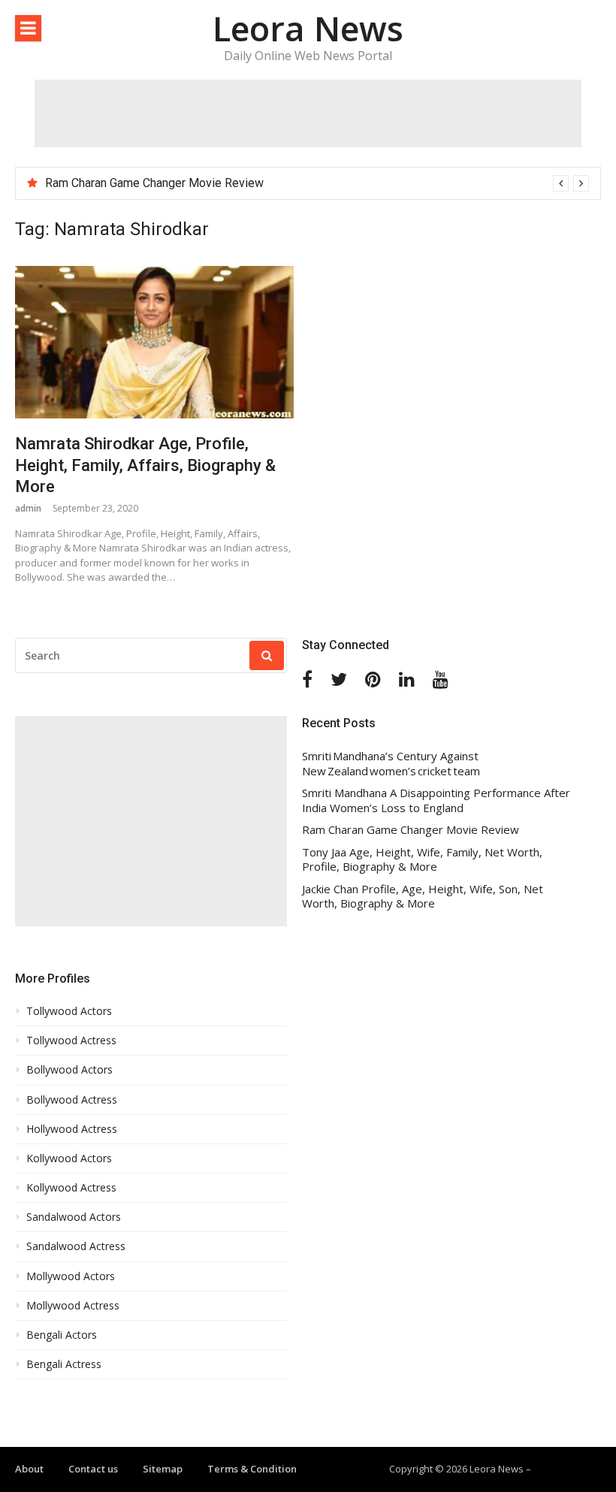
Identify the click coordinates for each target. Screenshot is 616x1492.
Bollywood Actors (69, 1070)
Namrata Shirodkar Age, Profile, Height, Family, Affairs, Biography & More (145, 465)
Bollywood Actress (71, 1100)
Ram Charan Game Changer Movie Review (154, 183)
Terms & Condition (252, 1468)
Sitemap (163, 1468)
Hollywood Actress (71, 1129)
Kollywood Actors (69, 1158)
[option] (317, 183)
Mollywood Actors (70, 1276)
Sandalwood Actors (73, 1217)
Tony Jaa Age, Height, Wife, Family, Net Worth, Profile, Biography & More (422, 859)
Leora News (308, 28)
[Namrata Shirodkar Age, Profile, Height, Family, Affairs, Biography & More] (154, 342)
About (29, 1468)
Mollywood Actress (72, 1305)
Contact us (93, 1468)
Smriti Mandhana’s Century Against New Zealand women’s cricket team (391, 763)
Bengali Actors (61, 1335)
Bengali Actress (63, 1364)
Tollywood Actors (69, 1011)
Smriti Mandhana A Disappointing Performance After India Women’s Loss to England (436, 800)
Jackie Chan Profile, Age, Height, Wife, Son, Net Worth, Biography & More (422, 896)
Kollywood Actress (71, 1188)
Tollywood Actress (71, 1040)
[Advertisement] (308, 113)
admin (28, 508)
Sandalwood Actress (75, 1246)
